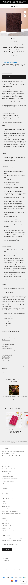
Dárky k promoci (5, 360)
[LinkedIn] (19, 456)
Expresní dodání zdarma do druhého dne (11, 513)
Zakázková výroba (6, 506)
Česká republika (5, 560)
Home (2, 441)
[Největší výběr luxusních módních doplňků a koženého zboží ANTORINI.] (14, 6)
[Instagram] (9, 456)
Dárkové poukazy (6, 504)
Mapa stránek (5, 493)
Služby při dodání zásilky (7, 516)
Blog (3, 483)
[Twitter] (5, 456)
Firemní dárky (5, 521)
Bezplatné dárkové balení (7, 508)
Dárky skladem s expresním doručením (11, 530)
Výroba (3, 501)
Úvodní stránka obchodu (7, 491)
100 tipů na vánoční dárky (11, 441)
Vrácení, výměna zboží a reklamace (10, 469)
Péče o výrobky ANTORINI (10, 373)
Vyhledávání (4, 488)
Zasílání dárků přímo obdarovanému (10, 511)
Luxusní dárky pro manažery (8, 350)
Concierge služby (6, 528)
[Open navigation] (2, 6)
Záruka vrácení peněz (6, 471)
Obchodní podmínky (6, 466)
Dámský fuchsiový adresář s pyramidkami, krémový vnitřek (14, 431)
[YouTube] (16, 456)
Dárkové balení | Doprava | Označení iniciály (14, 368)
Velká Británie (5, 558)
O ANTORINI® (5, 523)
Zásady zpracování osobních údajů (10, 478)
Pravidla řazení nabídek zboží (8, 486)
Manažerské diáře (6, 340)
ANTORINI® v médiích (7, 526)
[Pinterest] (12, 456)
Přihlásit (7, 549)
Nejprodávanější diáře (7, 348)
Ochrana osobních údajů (7, 476)
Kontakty (4, 518)
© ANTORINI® (14, 567)
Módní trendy (5, 346)
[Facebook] (2, 456)
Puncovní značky (5, 474)
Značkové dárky (5, 358)
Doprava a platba (6, 464)
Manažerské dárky (6, 357)
